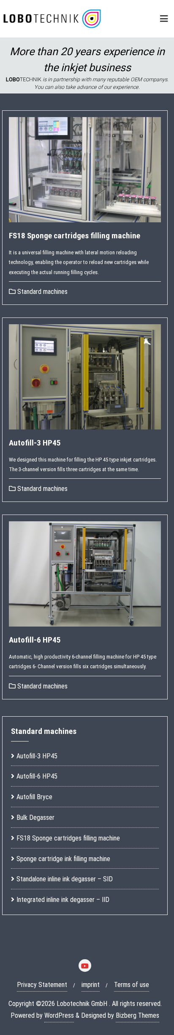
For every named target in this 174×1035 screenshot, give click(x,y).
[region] (87, 65)
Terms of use (131, 985)
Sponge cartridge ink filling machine (63, 859)
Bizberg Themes (137, 1015)
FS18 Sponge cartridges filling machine (74, 235)
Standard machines (42, 292)
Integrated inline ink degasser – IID (62, 900)
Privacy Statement (42, 985)
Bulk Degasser (35, 818)
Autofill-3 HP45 (35, 443)
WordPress (59, 1015)
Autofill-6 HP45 (35, 640)
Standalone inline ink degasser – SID (64, 879)
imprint (91, 985)
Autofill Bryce (34, 797)
